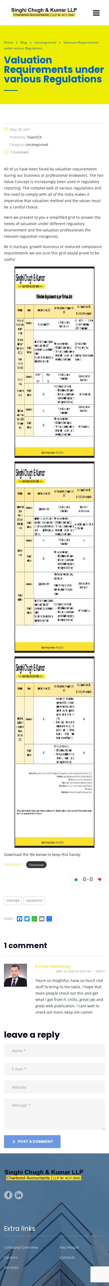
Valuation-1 (14, 864)
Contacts (67, 1257)
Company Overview (21, 1247)
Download (36, 864)
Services (11, 1267)
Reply (100, 971)
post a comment (35, 1141)
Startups (13, 900)
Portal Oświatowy (52, 966)
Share (8, 919)
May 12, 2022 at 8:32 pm (73, 971)
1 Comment (19, 152)
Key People (69, 1247)
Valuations (34, 900)
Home (8, 42)
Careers (11, 1257)
